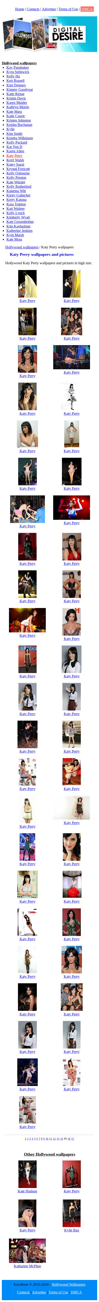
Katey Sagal (15, 164)
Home (19, 9)
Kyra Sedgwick (17, 72)
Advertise (49, 9)
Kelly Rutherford (18, 186)
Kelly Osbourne (18, 173)
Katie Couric (15, 116)
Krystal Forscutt (18, 169)
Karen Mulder (16, 103)
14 (61, 1138)
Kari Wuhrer (15, 208)
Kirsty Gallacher (18, 195)
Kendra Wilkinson (19, 138)
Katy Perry (14, 156)
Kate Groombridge (20, 222)
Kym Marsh (15, 235)
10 (47, 1138)
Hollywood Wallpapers (68, 1284)
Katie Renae (15, 94)
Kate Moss (14, 239)
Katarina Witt (16, 191)
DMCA (87, 9)
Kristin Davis (16, 98)
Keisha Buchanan (19, 125)
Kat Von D (14, 147)
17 (72, 1138)
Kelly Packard (16, 142)
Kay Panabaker (17, 67)
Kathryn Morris (17, 107)
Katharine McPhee (27, 1266)
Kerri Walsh (15, 160)
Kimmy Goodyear (19, 89)
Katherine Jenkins (19, 231)
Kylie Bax (71, 1230)
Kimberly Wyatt (18, 217)
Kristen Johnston (18, 120)
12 (54, 1138)
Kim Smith (14, 134)
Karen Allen (15, 151)
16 (69, 1138)
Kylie (10, 129)
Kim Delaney (16, 85)
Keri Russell (15, 80)
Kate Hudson (27, 1191)
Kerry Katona (16, 200)
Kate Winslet (15, 182)
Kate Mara (14, 112)
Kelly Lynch (15, 213)
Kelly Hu (13, 76)
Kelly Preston (16, 177)
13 (58, 1138)
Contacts (33, 9)
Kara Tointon (16, 204)
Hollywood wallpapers (21, 247)
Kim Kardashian (18, 226)
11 (50, 1138)
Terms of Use (68, 9)
